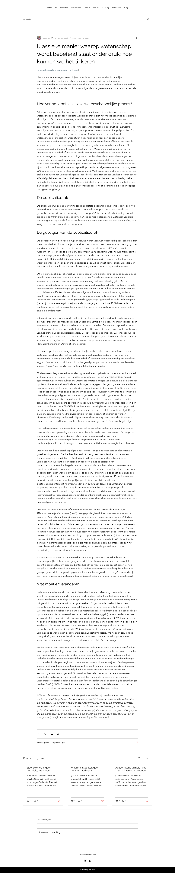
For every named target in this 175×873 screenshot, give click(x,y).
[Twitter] (85, 860)
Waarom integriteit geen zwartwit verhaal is (85, 769)
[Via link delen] (58, 734)
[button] (148, 19)
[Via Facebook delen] (38, 734)
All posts (27, 19)
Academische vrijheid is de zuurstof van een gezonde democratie (130, 769)
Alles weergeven (145, 757)
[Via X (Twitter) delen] (45, 734)
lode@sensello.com (88, 854)
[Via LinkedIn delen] (51, 734)
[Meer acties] (136, 37)
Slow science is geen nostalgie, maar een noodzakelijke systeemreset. (39, 769)
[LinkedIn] (89, 860)
